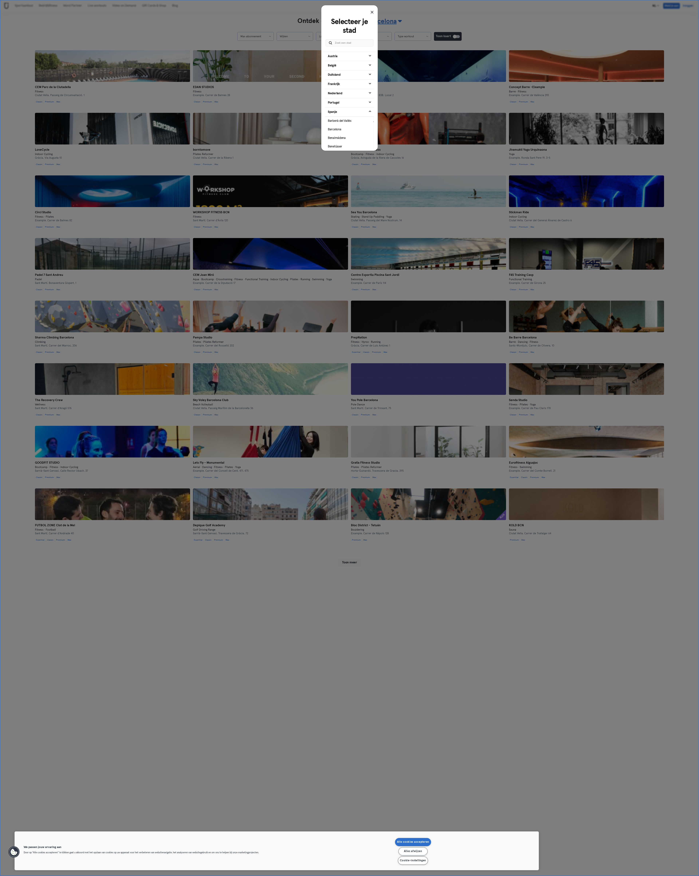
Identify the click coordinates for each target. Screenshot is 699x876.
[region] (277, 850)
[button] (14, 852)
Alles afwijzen (413, 851)
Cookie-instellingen (413, 860)
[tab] (349, 56)
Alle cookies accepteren (413, 842)
